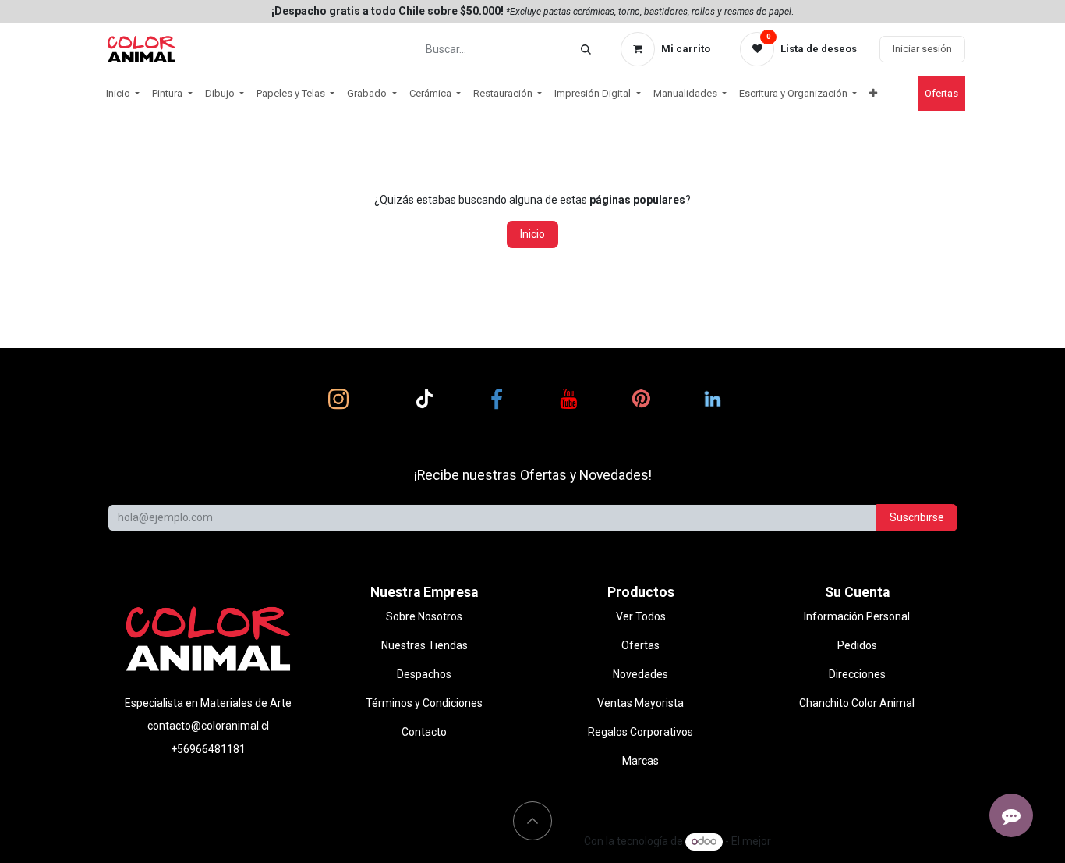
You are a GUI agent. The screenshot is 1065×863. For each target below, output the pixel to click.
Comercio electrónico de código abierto (869, 841)
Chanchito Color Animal (857, 703)
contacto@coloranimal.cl (208, 725)
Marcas (640, 761)
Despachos (424, 674)
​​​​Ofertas (941, 93)
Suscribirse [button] (917, 517)
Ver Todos (641, 616)
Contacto (424, 732)
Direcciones (857, 674)
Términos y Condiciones (424, 703)
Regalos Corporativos (640, 732)
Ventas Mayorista (640, 703)
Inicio (532, 234)
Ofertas (640, 645)
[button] (532, 820)
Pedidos (857, 645)
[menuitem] (123, 94)
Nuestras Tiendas (424, 645)
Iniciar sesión (922, 49)
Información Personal (857, 616)
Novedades (640, 674)
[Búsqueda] (586, 49)
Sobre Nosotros (424, 616)
